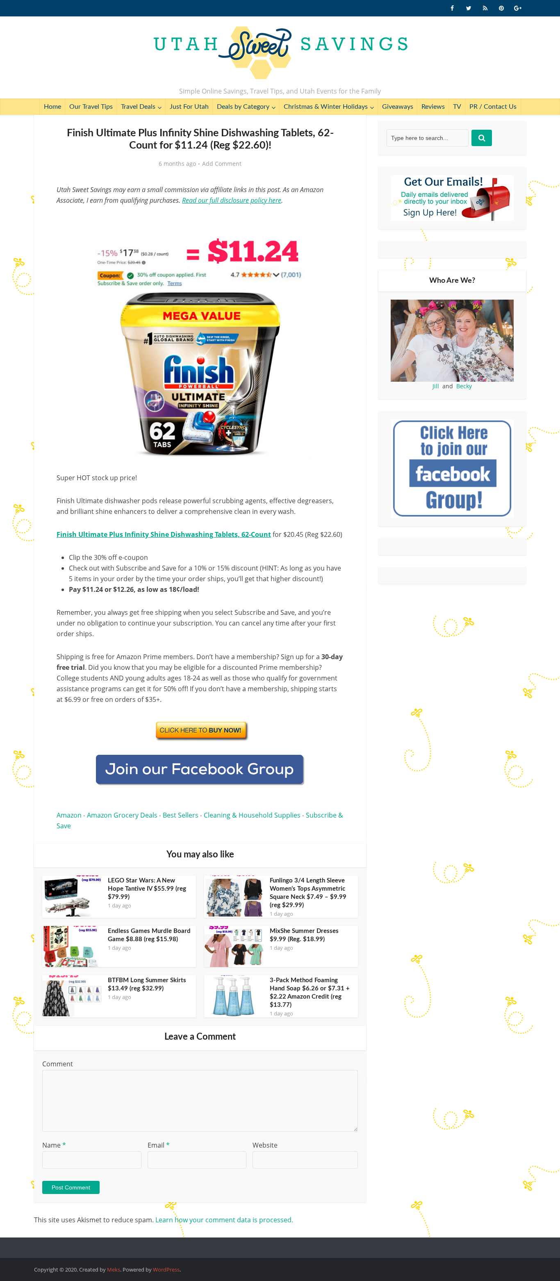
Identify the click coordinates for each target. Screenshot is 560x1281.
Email (159, 1145)
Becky (464, 386)
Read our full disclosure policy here (231, 200)
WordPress (166, 1269)
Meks (113, 1269)
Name (54, 1145)
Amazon (69, 815)
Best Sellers (180, 815)
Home (52, 106)
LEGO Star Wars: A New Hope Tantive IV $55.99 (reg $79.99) (147, 889)
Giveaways (397, 106)
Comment (57, 1063)
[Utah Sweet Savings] (280, 53)
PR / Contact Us (493, 106)
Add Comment (221, 163)
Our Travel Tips (91, 106)
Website (265, 1145)
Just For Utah (189, 106)
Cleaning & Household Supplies (252, 815)
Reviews (433, 106)
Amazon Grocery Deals (122, 815)
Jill (436, 386)
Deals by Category (243, 106)
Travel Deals (138, 106)
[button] (331, 244)
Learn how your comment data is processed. (224, 1219)
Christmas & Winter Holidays (326, 106)
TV (457, 106)
